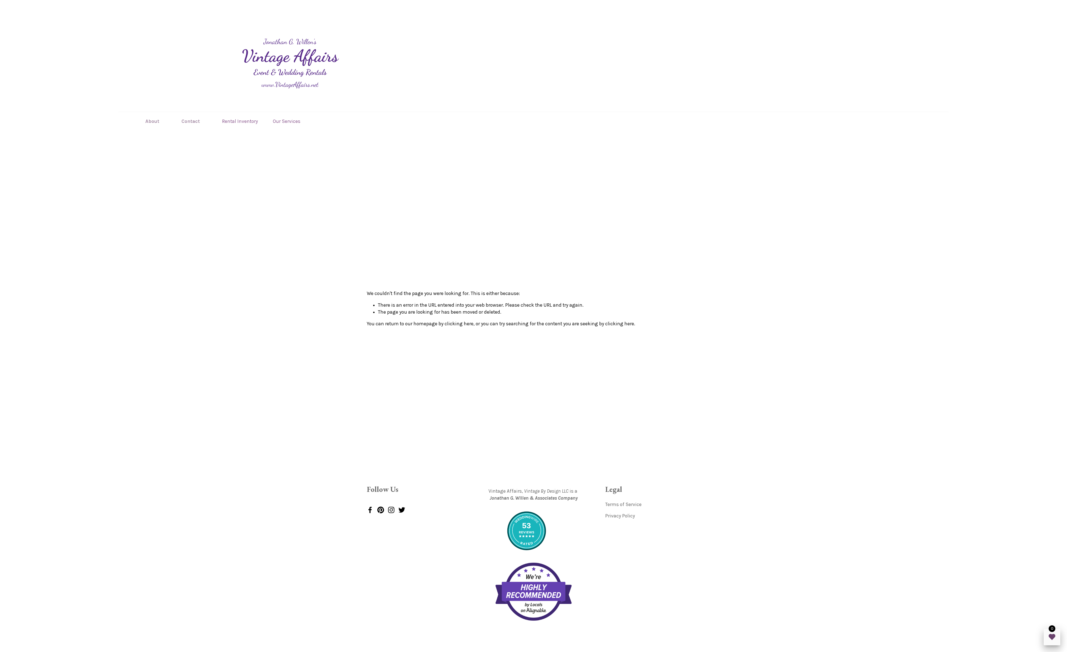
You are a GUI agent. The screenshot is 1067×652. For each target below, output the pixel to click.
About (152, 121)
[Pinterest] (380, 510)
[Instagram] (391, 510)
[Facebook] (370, 510)
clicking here (459, 323)
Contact (190, 121)
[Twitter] (401, 510)
